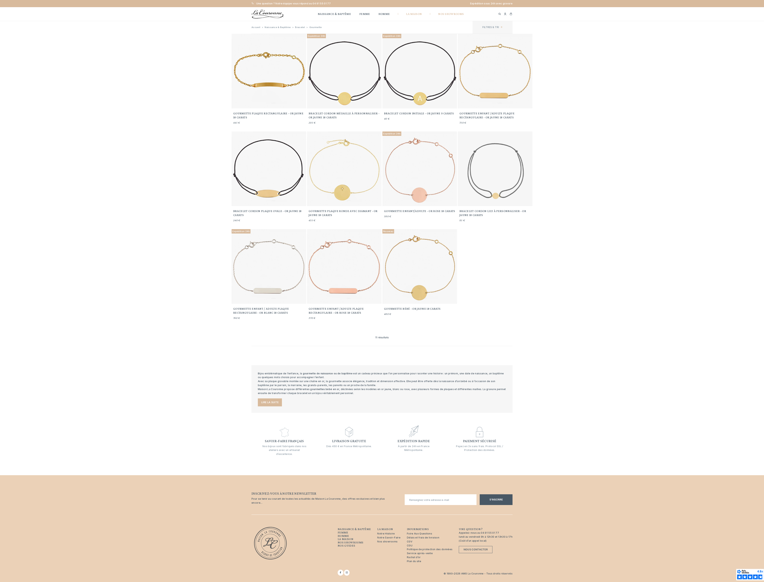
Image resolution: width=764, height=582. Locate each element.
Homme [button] (384, 14)
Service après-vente (420, 553)
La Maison (345, 539)
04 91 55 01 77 (321, 3)
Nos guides (346, 545)
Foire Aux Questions (419, 533)
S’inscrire (496, 499)
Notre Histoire (386, 533)
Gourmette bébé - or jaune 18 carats (412, 308)
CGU (409, 545)
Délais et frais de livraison (423, 537)
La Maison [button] (414, 14)
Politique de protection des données (429, 549)
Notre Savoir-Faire (389, 537)
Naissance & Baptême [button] (334, 14)
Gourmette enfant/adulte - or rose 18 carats (419, 211)
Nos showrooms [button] (451, 14)
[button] (505, 14)
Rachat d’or (414, 557)
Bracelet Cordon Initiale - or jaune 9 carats (419, 113)
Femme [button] (364, 14)
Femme (343, 532)
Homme (343, 535)
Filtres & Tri (490, 27)
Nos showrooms (350, 542)
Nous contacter (476, 549)
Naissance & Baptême (354, 529)
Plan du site (414, 561)
